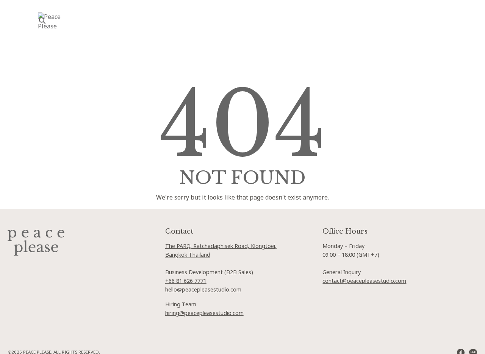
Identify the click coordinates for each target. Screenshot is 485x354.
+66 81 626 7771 (186, 281)
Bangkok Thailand (187, 255)
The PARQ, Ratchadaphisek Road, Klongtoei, (221, 246)
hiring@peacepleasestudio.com (204, 313)
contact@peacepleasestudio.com (364, 281)
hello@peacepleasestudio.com (203, 290)
